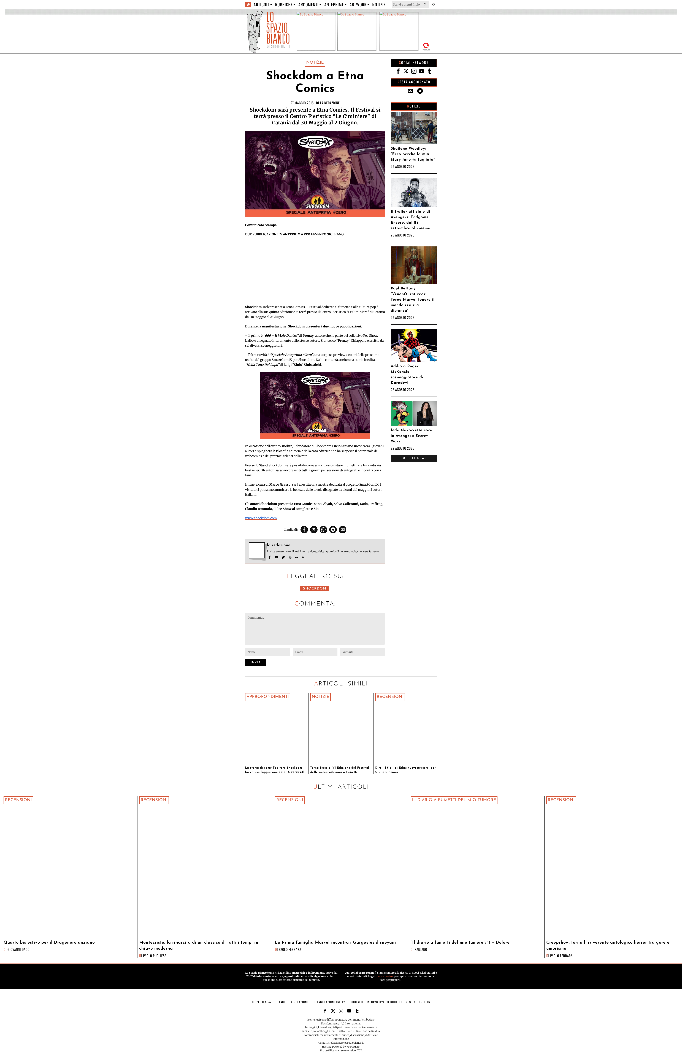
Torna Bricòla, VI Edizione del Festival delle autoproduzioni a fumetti (339, 770)
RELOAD (426, 46)
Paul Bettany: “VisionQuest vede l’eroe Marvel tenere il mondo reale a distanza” (413, 300)
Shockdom (314, 588)
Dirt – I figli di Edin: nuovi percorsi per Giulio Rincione (405, 770)
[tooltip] (304, 529)
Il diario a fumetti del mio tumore (454, 800)
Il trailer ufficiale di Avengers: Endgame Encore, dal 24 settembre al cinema (411, 220)
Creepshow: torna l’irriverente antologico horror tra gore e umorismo (608, 946)
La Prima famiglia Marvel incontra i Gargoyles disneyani (335, 943)
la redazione (330, 102)
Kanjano (421, 949)
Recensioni (390, 697)
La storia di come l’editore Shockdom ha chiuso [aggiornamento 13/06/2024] (274, 770)
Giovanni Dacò (18, 949)
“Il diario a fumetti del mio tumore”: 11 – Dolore (460, 943)
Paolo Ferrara (290, 949)
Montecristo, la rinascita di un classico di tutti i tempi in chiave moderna (198, 946)
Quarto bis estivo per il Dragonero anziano (49, 943)
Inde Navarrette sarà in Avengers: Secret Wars (411, 435)
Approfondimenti (268, 697)
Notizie (315, 63)
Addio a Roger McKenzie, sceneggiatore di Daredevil (407, 374)
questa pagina (384, 976)
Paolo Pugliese (154, 955)
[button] (425, 4)
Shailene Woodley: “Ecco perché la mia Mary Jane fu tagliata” (413, 154)
